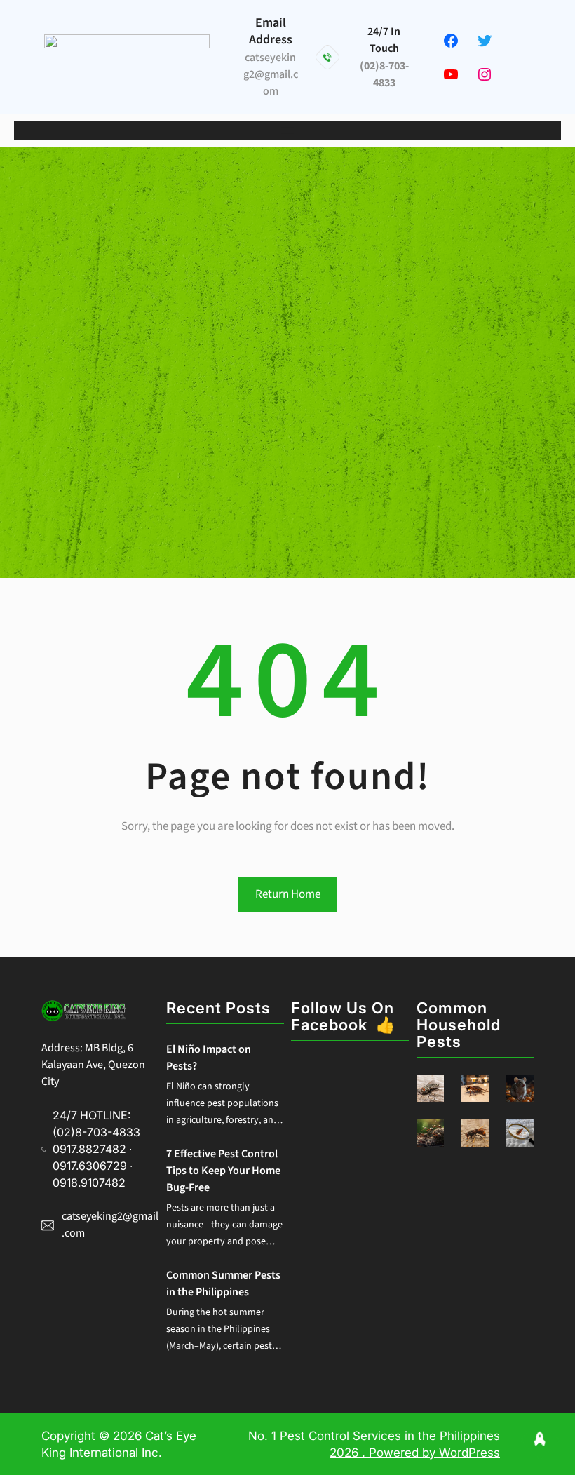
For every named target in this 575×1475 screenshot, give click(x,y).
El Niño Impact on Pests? (208, 1058)
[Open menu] (287, 130)
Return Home (287, 894)
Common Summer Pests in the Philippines (223, 1283)
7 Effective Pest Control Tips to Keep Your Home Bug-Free (223, 1170)
